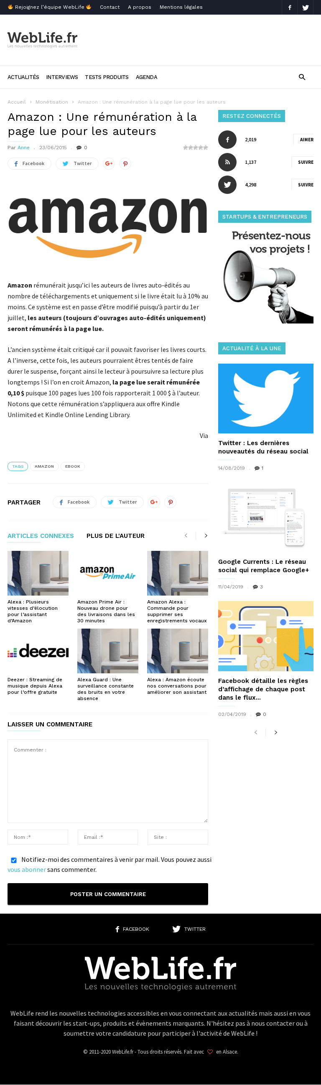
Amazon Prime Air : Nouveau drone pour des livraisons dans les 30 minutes (106, 611)
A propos (139, 7)
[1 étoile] (185, 147)
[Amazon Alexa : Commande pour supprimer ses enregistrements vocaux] (177, 573)
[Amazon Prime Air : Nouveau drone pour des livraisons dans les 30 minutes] (107, 573)
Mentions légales (181, 7)
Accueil (17, 102)
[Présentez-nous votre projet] (265, 321)
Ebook (72, 466)
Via (204, 435)
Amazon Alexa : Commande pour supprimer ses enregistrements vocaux (177, 611)
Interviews (62, 77)
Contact (110, 7)
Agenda (146, 77)
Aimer (306, 140)
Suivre (305, 162)
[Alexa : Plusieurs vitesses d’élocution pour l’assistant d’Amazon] (38, 573)
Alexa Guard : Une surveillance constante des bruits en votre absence (105, 689)
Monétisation (52, 102)
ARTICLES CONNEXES (41, 536)
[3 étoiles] (195, 147)
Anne (24, 147)
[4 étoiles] (200, 147)
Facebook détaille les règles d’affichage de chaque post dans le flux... (263, 689)
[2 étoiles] (190, 147)
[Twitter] (305, 7)
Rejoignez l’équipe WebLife (49, 7)
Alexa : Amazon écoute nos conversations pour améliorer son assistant (176, 686)
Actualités (23, 77)
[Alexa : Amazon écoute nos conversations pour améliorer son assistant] (177, 651)
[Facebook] (290, 7)
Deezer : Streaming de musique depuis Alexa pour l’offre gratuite (35, 686)
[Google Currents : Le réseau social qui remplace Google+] (265, 517)
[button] (301, 77)
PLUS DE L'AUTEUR (116, 536)
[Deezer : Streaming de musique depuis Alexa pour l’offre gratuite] (38, 651)
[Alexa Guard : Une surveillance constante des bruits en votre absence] (107, 651)
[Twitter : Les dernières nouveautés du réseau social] (265, 398)
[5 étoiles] (205, 147)
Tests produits (106, 77)
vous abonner (27, 869)
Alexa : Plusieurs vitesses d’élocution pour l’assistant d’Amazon (33, 611)
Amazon (44, 466)
